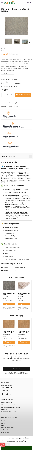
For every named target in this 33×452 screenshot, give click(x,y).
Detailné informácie (7, 74)
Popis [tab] (4, 156)
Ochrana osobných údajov (9, 412)
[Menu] (2, 2)
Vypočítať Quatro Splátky (9, 79)
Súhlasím (16, 448)
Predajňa (4, 409)
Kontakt (3, 423)
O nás (3, 421)
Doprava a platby (6, 402)
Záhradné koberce (19, 268)
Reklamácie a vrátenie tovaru (10, 407)
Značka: (5, 50)
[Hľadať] (28, 2)
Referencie (4, 430)
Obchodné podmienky (8, 405)
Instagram (6, 394)
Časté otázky (5, 432)
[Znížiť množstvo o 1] (3, 95)
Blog (2, 425)
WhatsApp (4, 390)
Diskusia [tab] (12, 156)
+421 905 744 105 (6, 388)
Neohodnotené (13, 54)
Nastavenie (6, 444)
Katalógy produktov (7, 427)
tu (26, 441)
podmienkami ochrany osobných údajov (16, 373)
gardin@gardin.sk (6, 385)
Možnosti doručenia (10, 86)
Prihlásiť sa (16, 369)
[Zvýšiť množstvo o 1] (11, 95)
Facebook (2, 394)
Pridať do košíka (24, 95)
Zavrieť (27, 109)
